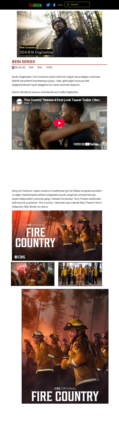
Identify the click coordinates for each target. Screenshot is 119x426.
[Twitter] (48, 4)
